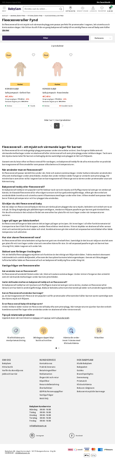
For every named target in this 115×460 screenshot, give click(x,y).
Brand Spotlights (85, 374)
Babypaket (82, 367)
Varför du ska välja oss (12, 370)
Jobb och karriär (10, 374)
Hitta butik (7, 367)
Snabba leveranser (10, 2)
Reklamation (46, 374)
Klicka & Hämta (84, 384)
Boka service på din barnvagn (91, 391)
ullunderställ (62, 318)
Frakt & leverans (47, 367)
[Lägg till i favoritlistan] (33, 55)
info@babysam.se (38, 426)
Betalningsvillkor (48, 370)
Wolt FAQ (44, 398)
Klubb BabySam (84, 363)
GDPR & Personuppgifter (51, 391)
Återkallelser (46, 388)
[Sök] (60, 9)
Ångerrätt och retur (49, 377)
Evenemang (82, 377)
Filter (45, 38)
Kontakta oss (46, 363)
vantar (47, 318)
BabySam (6, 363)
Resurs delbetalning (49, 384)
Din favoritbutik (103, 2)
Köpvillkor (45, 381)
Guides (80, 370)
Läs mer (5, 30)
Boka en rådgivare (85, 388)
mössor (36, 318)
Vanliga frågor (46, 395)
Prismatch (82, 381)
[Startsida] (14, 9)
